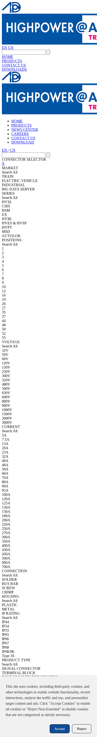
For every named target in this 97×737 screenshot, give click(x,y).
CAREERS (20, 134)
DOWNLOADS (14, 69)
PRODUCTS (12, 61)
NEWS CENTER (24, 130)
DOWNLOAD (22, 142)
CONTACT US (14, 65)
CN (10, 47)
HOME (7, 57)
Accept (60, 729)
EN (4, 47)
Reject (81, 729)
